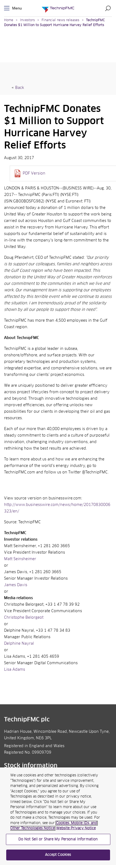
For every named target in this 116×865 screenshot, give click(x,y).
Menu (8, 8)
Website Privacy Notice (76, 828)
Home (8, 20)
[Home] (58, 8)
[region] (58, 816)
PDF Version (34, 173)
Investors (27, 20)
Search (108, 8)
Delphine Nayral (19, 643)
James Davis (15, 585)
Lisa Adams (14, 670)
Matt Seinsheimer (20, 559)
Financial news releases (61, 20)
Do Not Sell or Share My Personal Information (58, 839)
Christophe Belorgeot (23, 617)
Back (19, 88)
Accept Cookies (58, 855)
